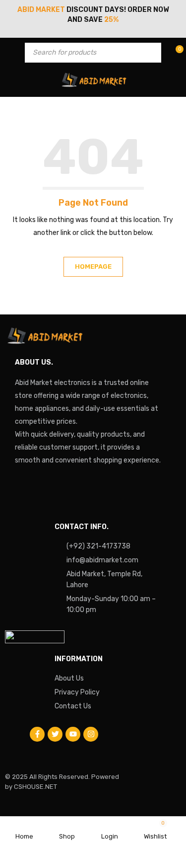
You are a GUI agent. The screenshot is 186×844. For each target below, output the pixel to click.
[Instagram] (90, 734)
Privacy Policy (77, 692)
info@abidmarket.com (102, 560)
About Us (69, 678)
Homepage (93, 266)
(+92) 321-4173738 (98, 546)
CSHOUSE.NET (35, 786)
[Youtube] (72, 734)
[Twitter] (55, 734)
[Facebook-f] (37, 734)
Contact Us (73, 706)
